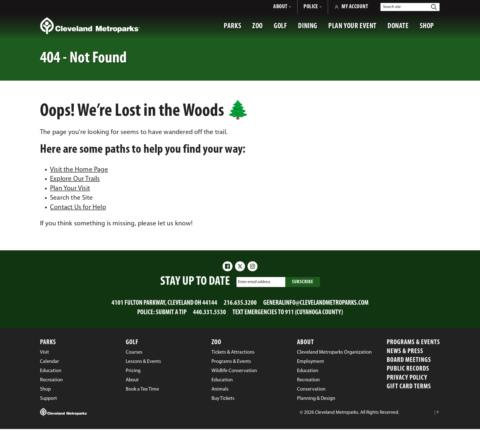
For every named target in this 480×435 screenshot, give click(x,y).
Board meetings (409, 360)
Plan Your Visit (70, 188)
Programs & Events (413, 342)
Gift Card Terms (409, 386)
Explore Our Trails (75, 179)
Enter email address (254, 282)
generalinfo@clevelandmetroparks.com (315, 303)
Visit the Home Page (79, 169)
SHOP (430, 28)
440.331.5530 (209, 312)
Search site (392, 7)
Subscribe (302, 282)
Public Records (408, 369)
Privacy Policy (407, 378)
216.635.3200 (240, 303)
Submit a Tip (171, 312)
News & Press (405, 351)
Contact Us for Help (78, 207)
